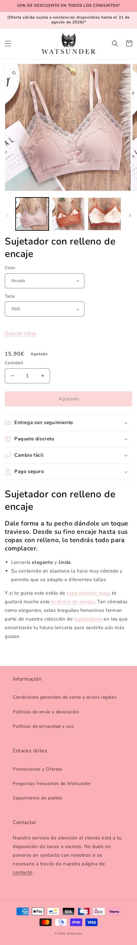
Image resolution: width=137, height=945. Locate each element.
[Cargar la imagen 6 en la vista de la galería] (68, 214)
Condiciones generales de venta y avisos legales (65, 697)
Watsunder (74, 933)
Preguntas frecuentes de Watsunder (52, 784)
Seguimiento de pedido (37, 798)
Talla (10, 296)
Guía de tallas (20, 333)
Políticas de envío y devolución (46, 712)
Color (10, 268)
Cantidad (14, 363)
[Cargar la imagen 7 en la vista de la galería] (104, 214)
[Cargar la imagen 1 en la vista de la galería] (32, 214)
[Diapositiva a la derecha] (130, 216)
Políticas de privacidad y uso (43, 726)
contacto (22, 872)
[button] (8, 43)
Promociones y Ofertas (37, 769)
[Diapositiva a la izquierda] (7, 216)
